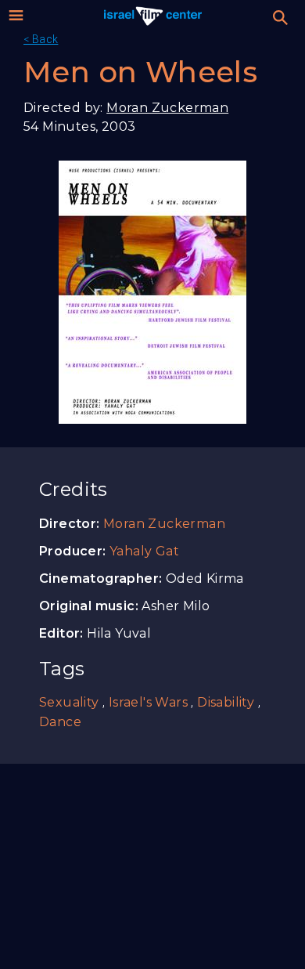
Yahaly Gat (144, 551)
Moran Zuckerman (167, 107)
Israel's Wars (148, 702)
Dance (60, 721)
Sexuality (69, 702)
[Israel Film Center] (153, 15)
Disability (225, 702)
